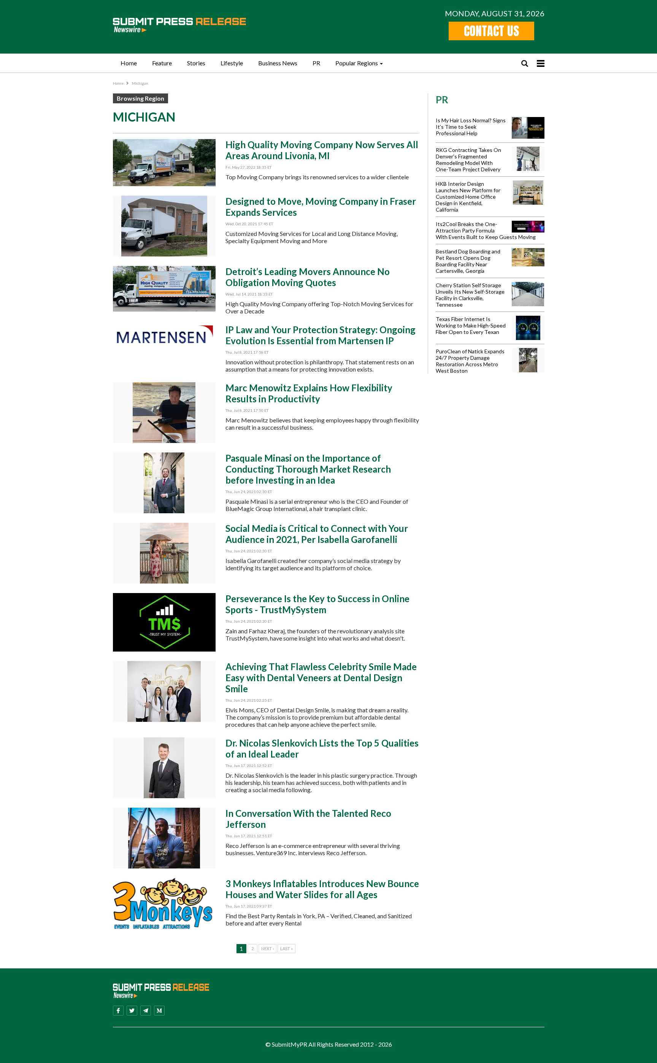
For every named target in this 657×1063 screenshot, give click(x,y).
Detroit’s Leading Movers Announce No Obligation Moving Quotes (307, 277)
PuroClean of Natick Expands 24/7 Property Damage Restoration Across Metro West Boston (470, 361)
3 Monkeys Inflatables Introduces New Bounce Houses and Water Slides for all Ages (322, 889)
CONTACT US (491, 31)
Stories (196, 62)
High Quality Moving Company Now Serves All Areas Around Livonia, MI (321, 150)
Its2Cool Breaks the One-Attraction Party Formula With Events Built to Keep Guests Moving (486, 230)
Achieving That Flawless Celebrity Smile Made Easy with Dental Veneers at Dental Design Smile (321, 677)
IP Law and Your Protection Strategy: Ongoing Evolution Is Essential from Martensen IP (320, 335)
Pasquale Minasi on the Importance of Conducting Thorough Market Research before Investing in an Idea (308, 469)
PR (316, 62)
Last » (286, 948)
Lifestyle (232, 62)
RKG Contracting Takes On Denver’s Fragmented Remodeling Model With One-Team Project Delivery (468, 159)
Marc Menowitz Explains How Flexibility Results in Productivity (308, 393)
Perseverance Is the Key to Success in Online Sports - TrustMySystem (317, 604)
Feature (162, 62)
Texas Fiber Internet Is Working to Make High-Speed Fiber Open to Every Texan (471, 325)
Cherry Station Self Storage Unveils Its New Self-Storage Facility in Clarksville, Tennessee (470, 295)
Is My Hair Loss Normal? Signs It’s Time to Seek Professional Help (471, 126)
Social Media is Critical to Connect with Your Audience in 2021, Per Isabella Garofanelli (316, 534)
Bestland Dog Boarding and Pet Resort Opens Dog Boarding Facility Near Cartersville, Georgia (468, 261)
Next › (267, 948)
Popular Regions (356, 62)
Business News (277, 62)
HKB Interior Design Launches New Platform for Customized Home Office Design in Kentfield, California (468, 196)
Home (129, 62)
